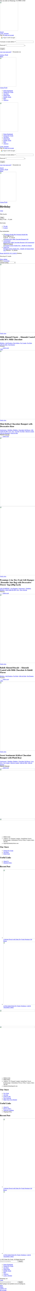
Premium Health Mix (22, 234)
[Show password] (25, 45)
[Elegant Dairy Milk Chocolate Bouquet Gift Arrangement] (19, 241)
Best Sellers (16, 343)
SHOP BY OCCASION (10, 253)
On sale (5, 226)
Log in (2, 48)
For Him (22, 431)
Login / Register (7, 1275)
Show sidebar (3, 259)
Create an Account (9, 35)
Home (2, 253)
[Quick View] (2, 348)
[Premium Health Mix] (9, 234)
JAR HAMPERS (4, 588)
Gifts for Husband (5, 433)
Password (3, 45)
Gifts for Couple (29, 431)
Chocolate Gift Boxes (24, 430)
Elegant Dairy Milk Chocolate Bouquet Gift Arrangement (18, 242)
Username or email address (7, 41)
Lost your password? (5, 52)
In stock (5, 228)
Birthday (2, 343)
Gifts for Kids (3, 345)
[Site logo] (9, 30)
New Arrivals (23, 590)
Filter (2, 217)
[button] (6, 348)
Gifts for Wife (14, 433)
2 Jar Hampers (14, 588)
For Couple (23, 343)
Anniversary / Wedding (6, 430)
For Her (17, 431)
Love (9, 431)
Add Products (9, 343)
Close (1, 210)
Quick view (3, 333)
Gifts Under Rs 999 (10, 590)
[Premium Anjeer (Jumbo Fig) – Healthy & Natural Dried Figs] (19, 247)
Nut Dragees (11, 345)
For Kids (29, 343)
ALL (13, 431)
